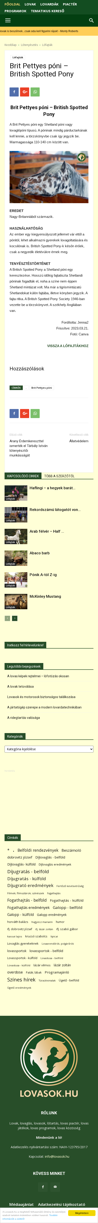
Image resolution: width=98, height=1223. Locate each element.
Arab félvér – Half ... (47, 531)
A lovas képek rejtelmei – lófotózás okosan (38, 676)
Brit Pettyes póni (41, 387)
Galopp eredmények (52, 915)
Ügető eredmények (19, 987)
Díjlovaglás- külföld (21, 864)
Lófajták (47, 45)
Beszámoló (71, 850)
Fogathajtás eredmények (28, 907)
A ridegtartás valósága (23, 718)
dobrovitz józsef (19, 857)
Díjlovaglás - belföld (50, 857)
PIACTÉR (70, 4)
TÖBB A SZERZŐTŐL (59, 476)
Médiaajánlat (21, 1204)
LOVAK (30, 4)
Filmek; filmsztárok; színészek (25, 893)
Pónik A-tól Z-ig (43, 574)
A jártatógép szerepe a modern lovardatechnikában (44, 707)
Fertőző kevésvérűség (70, 886)
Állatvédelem (78, 441)
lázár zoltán (62, 965)
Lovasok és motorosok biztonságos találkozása (41, 697)
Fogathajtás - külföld (66, 900)
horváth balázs (17, 922)
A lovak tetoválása (20, 686)
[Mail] (55, 1187)
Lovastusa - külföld (18, 965)
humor (60, 922)
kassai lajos (14, 936)
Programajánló (57, 972)
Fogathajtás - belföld (27, 900)
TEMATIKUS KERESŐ (47, 11)
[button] (91, 20)
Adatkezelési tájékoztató (61, 1204)
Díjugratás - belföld (28, 871)
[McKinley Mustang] (16, 601)
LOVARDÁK (49, 4)
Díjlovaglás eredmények (55, 864)
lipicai (54, 936)
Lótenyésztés (29, 45)
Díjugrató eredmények (30, 885)
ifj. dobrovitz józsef (19, 929)
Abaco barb (40, 553)
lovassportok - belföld (46, 951)
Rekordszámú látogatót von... (55, 509)
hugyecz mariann (42, 922)
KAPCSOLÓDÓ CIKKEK (23, 476)
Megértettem (81, 1213)
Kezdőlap (11, 45)
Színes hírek (21, 979)
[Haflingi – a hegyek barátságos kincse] (16, 493)
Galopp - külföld (20, 914)
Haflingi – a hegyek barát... (52, 488)
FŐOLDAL (12, 4)
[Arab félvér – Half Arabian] (16, 536)
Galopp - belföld (68, 907)
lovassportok (16, 951)
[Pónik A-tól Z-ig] (16, 580)
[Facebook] (42, 1187)
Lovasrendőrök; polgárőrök (58, 943)
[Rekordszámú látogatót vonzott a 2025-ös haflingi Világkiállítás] (16, 515)
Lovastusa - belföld (52, 958)
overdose (15, 972)
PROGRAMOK (15, 11)
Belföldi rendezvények (38, 850)
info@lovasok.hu (57, 1156)
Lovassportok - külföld (22, 958)
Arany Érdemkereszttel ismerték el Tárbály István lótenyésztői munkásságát (29, 448)
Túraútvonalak (47, 980)
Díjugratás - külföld (26, 878)
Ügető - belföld (69, 980)
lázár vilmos (42, 965)
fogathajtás (53, 893)
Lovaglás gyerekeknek (23, 943)
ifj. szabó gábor (67, 929)
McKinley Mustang (45, 596)
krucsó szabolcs (36, 936)
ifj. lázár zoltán (44, 929)
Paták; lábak (33, 972)
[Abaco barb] (16, 558)
